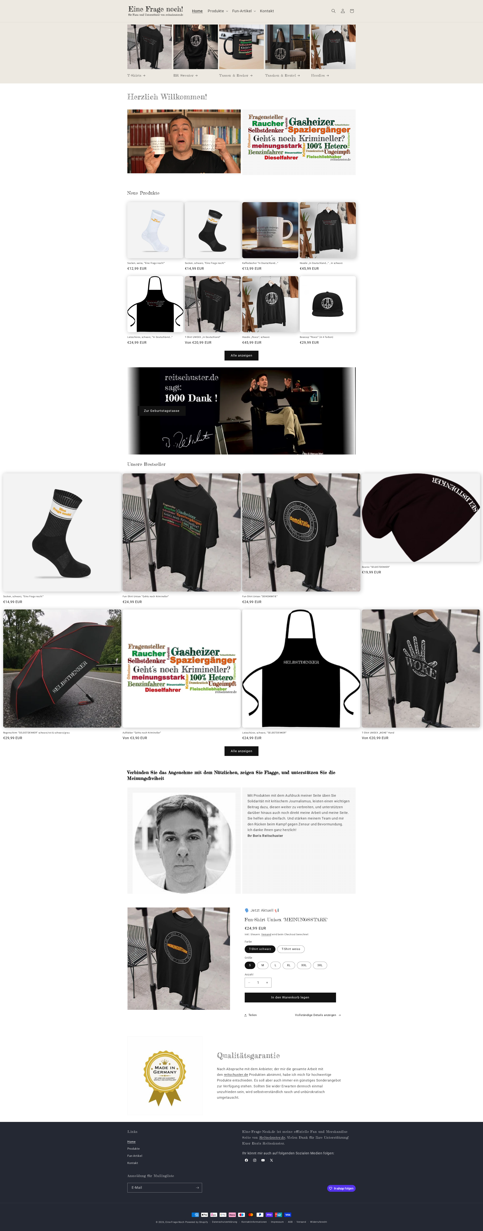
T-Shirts (134, 75)
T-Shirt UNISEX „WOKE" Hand (378, 732)
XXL (304, 965)
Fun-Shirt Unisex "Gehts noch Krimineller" (146, 596)
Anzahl (249, 974)
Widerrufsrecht (318, 1222)
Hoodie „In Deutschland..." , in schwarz (321, 263)
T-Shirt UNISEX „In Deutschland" (203, 337)
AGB (290, 1222)
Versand (266, 934)
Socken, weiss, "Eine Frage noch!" (146, 263)
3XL (320, 965)
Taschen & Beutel (280, 75)
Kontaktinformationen (254, 1222)
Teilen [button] (252, 1015)
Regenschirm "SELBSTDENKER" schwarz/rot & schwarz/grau (36, 732)
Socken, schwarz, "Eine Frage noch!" (205, 263)
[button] (217, 11)
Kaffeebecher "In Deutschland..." (260, 263)
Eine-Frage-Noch (175, 1222)
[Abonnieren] (197, 1188)
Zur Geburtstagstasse (161, 411)
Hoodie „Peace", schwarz (256, 337)
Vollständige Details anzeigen (315, 1015)
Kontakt (132, 1163)
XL (289, 965)
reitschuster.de (236, 1075)
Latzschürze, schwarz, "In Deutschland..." (150, 337)
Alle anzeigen (241, 355)
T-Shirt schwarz (260, 949)
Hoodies (318, 75)
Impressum (277, 1222)
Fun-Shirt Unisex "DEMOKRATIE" (260, 596)
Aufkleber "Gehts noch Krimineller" (142, 732)
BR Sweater (183, 75)
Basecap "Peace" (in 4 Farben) (316, 337)
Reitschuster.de (272, 1137)
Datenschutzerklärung (224, 1222)
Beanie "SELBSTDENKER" (376, 567)
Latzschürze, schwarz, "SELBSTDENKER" (264, 732)
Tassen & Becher (233, 75)
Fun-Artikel (134, 1156)
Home (131, 1141)
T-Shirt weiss (291, 949)
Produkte (133, 1148)
